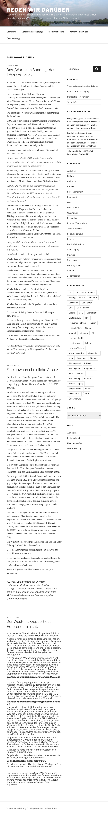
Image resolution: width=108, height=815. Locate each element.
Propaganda (89, 368)
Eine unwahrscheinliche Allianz (32, 369)
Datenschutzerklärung (32, 31)
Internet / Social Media (77, 223)
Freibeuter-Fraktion (77, 323)
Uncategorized (73, 265)
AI (77, 292)
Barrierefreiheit (88, 292)
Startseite (11, 31)
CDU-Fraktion (83, 307)
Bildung (70, 176)
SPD (71, 373)
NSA (71, 358)
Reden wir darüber (38, 10)
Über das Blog (13, 38)
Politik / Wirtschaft (75, 244)
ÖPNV (86, 393)
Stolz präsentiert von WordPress (42, 808)
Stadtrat (71, 255)
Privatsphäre (74, 368)
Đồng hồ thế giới (74, 118)
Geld (69, 202)
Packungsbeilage (56, 31)
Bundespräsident (20, 557)
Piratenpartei (75, 363)
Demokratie (92, 313)
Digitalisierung (75, 318)
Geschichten (73, 207)
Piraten (70, 239)
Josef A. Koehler (74, 228)
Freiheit (92, 323)
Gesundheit (72, 213)
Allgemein (71, 171)
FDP (87, 318)
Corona (70, 186)
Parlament (81, 358)
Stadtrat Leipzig (76, 383)
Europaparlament (75, 192)
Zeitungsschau (73, 276)
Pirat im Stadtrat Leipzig (78, 91)
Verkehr (70, 270)
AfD (70, 292)
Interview (84, 333)
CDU (71, 307)
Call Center (87, 302)
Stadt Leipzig (73, 249)
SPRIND (80, 373)
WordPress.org (74, 448)
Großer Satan (16, 581)
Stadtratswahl (75, 388)
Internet (72, 333)
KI (93, 333)
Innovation (72, 218)
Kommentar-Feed (75, 443)
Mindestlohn (93, 353)
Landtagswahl (75, 343)
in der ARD (12, 82)
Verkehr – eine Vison (78, 31)
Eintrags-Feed (73, 438)
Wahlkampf (74, 393)
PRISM (87, 363)
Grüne (88, 328)
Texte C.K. (71, 102)
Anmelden (71, 433)
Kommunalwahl (76, 338)
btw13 (82, 297)
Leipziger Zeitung (75, 234)
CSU (81, 313)
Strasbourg (72, 260)
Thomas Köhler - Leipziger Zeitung (82, 86)
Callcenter (71, 181)
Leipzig (88, 343)
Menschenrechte (76, 353)
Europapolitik (73, 197)
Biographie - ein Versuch (78, 97)
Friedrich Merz (75, 328)
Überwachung (75, 399)
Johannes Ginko (74, 151)
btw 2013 (92, 297)
